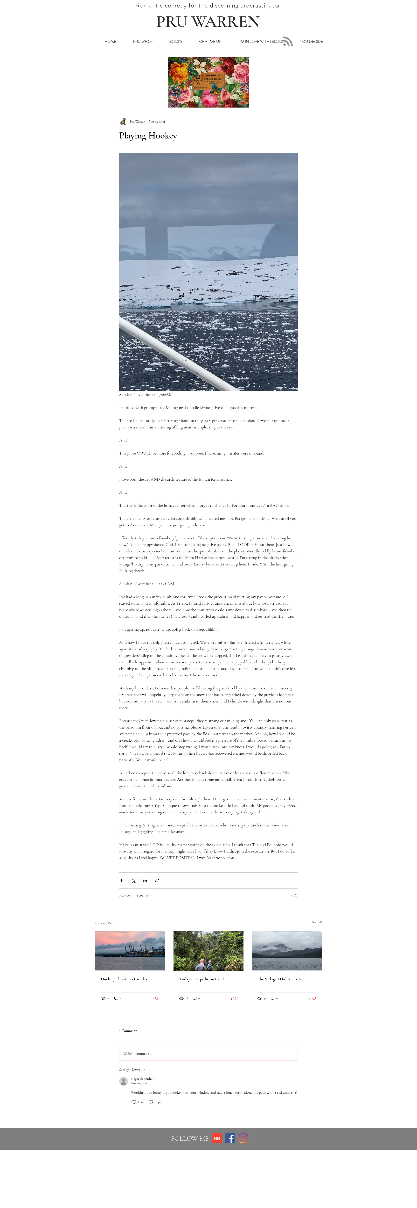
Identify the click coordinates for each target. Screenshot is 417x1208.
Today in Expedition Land (201, 979)
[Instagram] (243, 1138)
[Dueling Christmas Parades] (130, 950)
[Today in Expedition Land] (209, 951)
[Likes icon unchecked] (134, 1102)
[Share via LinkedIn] (145, 880)
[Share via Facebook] (121, 880)
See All (317, 922)
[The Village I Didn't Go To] (287, 950)
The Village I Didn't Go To (280, 979)
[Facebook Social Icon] (230, 1138)
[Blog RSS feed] (288, 41)
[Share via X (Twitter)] (133, 880)
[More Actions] (295, 1081)
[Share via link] (157, 880)
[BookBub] (217, 1138)
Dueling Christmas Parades (124, 979)
